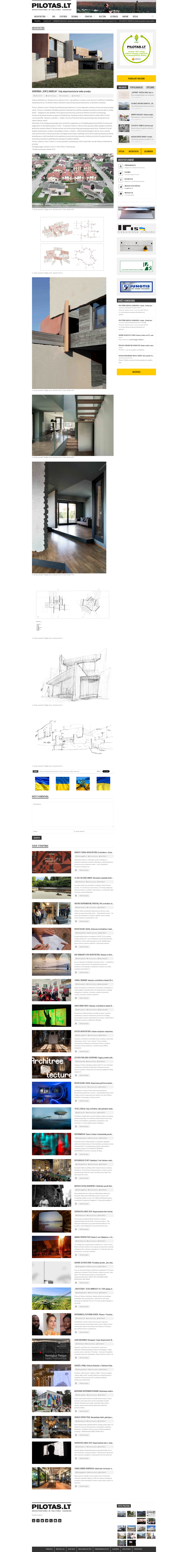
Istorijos (114, 16)
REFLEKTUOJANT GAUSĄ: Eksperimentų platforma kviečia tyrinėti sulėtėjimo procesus (94, 1083)
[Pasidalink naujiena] (42, 1520)
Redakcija (60, 1549)
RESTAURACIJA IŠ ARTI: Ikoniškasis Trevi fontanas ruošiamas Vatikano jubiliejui (94, 1160)
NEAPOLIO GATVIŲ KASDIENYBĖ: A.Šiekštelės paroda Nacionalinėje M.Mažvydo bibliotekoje (94, 1186)
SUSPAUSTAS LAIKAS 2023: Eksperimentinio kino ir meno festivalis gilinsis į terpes (94, 1443)
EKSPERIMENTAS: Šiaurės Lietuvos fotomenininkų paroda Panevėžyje (94, 1134)
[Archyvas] (55, 1520)
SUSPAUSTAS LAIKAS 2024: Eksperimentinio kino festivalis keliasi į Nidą (94, 1211)
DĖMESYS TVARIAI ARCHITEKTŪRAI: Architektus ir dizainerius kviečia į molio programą (94, 852)
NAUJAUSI (123, 87)
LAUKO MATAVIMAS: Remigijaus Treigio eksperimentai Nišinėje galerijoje (94, 1340)
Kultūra (102, 16)
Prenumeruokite (102, 1549)
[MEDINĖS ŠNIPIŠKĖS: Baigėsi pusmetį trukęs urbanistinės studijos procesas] (141, 1536)
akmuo (41, 771)
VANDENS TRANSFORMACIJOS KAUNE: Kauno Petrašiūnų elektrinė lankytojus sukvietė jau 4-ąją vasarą (152, 21)
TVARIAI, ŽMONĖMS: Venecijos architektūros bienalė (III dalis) (94, 980)
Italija (71, 771)
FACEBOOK (129, 179)
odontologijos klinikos (136, 339)
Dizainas (74, 16)
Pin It (98, 771)
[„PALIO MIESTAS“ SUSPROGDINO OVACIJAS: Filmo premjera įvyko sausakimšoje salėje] (131, 1543)
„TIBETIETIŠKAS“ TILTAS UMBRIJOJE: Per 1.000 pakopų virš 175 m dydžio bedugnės (94, 1289)
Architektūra (39, 16)
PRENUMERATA (130, 165)
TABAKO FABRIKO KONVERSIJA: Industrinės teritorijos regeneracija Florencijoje (94, 1468)
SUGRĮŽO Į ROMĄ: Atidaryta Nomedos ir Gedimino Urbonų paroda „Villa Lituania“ (94, 1365)
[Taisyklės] (59, 1520)
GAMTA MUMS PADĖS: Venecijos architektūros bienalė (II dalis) (94, 1005)
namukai (76, 771)
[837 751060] (51, 1520)
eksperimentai (49, 771)
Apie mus (71, 1549)
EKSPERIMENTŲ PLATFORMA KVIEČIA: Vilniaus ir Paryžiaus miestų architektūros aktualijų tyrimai (94, 1314)
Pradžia (49, 1549)
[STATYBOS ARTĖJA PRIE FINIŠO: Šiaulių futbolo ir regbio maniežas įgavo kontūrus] (131, 1528)
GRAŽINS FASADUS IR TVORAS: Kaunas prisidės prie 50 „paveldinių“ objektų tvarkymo (136, 335)
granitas (66, 771)
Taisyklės (138, 1549)
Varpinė (125, 16)
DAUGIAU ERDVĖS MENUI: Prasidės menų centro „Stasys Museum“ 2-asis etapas (142, 136)
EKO (53, 16)
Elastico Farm (58, 771)
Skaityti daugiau (84, 870)
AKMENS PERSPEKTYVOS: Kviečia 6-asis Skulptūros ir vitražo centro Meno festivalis (94, 1237)
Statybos (63, 16)
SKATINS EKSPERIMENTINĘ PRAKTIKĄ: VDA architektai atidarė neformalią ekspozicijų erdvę (94, 903)
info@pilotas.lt (129, 188)
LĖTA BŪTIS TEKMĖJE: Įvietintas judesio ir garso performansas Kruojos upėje (78, 21)
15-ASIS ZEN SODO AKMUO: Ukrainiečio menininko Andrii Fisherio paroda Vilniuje (94, 878)
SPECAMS (150, 87)
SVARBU (128, 172)
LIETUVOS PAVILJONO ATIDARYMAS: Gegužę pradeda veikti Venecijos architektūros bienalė (94, 1057)
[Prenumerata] (33, 1520)
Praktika (88, 16)
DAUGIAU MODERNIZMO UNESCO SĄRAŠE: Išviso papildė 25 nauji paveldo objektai (136, 355)
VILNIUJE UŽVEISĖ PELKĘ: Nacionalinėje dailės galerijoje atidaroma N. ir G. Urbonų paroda (94, 1417)
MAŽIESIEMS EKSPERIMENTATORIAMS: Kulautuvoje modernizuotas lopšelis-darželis (94, 1391)
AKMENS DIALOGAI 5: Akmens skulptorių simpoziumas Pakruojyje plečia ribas (142, 114)
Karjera (115, 1549)
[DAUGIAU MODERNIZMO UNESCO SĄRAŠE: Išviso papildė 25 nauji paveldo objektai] (151, 1528)
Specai (135, 16)
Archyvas (126, 1549)
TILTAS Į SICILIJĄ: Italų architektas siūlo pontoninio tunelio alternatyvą (94, 1108)
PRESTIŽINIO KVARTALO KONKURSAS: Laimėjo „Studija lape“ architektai (136, 305)
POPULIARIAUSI (136, 87)
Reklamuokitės (84, 1549)
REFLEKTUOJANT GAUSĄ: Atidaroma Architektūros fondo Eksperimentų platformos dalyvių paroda (94, 929)
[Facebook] (38, 1520)
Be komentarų (52, 96)
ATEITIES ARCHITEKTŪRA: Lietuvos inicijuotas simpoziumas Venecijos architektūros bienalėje (94, 1031)
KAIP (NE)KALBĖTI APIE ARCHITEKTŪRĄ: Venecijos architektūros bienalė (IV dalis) (94, 954)
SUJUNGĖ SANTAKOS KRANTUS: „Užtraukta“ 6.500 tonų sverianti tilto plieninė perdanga (142, 103)
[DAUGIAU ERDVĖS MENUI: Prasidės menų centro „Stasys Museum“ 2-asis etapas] (131, 1514)
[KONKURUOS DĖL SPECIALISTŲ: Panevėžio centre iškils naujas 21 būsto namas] (141, 1528)
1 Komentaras (92, 907)
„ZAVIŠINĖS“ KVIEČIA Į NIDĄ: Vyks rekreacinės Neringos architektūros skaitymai (142, 92)
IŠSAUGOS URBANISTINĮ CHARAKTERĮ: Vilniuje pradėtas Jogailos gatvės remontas (136, 345)
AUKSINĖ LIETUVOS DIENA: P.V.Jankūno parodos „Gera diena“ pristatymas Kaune (94, 1262)
